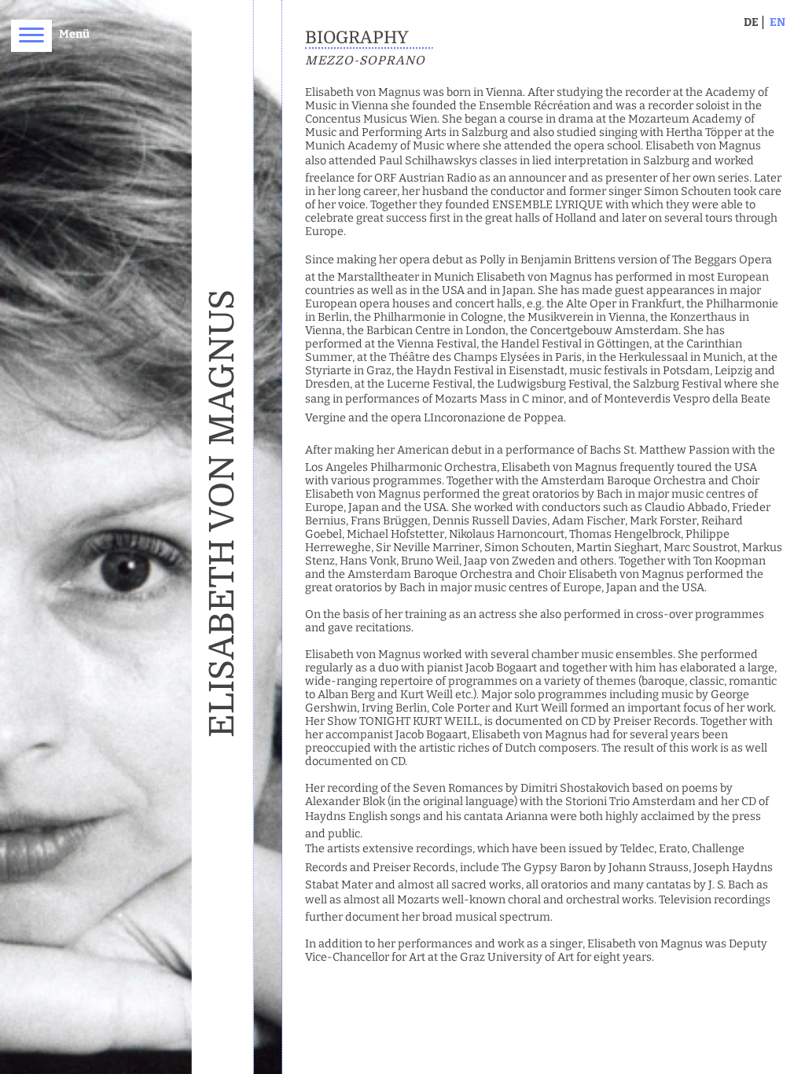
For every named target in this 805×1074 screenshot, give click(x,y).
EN (777, 22)
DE (751, 22)
